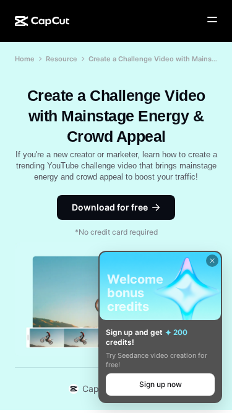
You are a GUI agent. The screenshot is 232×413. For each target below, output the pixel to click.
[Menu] (212, 19)
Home (25, 58)
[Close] (212, 260)
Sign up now (160, 384)
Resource (61, 58)
